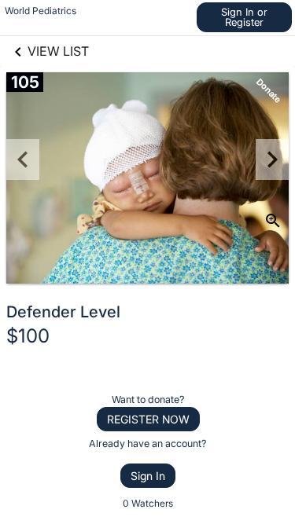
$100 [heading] (28, 335)
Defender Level (63, 311)
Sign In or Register (244, 16)
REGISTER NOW (148, 419)
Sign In (148, 475)
